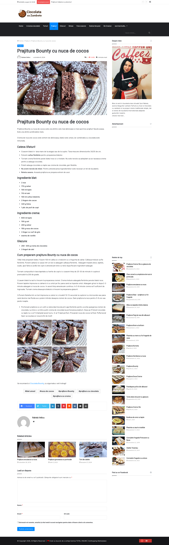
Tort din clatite (84, 459)
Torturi (45, 26)
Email (20, 514)
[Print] (85, 406)
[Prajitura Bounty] (118, 369)
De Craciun (108, 26)
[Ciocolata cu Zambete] (30, 13)
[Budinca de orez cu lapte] (118, 420)
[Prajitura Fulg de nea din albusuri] (118, 318)
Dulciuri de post (94, 26)
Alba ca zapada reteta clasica (137, 305)
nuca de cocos (47, 391)
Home (21, 26)
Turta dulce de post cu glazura (137, 397)
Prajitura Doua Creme (134, 376)
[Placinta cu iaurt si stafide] (118, 430)
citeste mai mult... (118, 116)
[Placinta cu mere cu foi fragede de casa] (118, 338)
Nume (20, 505)
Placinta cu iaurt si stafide (135, 427)
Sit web (66, 514)
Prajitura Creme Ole (133, 407)
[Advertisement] (132, 189)
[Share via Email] (80, 406)
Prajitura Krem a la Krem (135, 325)
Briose (71, 26)
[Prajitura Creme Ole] (118, 410)
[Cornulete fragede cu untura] (118, 461)
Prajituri (54, 26)
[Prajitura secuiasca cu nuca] (31, 449)
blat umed (30, 391)
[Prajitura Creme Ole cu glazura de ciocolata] (118, 267)
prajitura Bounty (67, 391)
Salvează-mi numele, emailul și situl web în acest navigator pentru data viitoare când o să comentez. (56, 522)
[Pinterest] (63, 406)
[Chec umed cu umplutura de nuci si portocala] (118, 277)
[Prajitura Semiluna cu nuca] (118, 359)
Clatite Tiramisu (132, 448)
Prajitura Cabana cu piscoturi (61, 2)
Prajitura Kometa (132, 346)
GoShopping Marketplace (97, 541)
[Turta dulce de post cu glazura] (118, 400)
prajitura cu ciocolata (89, 391)
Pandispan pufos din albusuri (136, 387)
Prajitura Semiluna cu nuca (136, 356)
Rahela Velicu (25, 57)
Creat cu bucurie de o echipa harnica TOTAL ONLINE (68, 541)
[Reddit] (69, 406)
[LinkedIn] (52, 406)
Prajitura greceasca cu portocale (60, 459)
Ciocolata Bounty (37, 383)
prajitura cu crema (62, 396)
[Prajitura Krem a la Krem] (118, 328)
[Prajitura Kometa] (118, 349)
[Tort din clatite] (93, 449)
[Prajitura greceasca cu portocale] (62, 449)
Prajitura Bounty (132, 366)
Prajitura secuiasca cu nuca (27, 459)
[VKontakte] (74, 406)
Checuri (63, 26)
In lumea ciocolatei (33, 26)
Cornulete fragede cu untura (136, 458)
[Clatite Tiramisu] (118, 451)
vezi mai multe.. (120, 26)
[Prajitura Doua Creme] (118, 379)
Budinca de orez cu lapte (135, 417)
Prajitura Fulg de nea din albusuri (138, 315)
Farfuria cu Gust (137, 106)
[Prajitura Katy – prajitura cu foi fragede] (118, 298)
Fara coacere (81, 26)
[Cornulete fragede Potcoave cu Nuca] (118, 441)
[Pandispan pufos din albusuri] (118, 390)
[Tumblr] (58, 406)
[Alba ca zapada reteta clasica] (118, 308)
